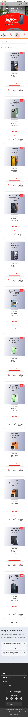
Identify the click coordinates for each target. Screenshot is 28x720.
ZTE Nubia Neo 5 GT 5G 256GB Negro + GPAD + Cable (14, 530)
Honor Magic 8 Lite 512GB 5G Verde (14, 102)
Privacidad (22, 712)
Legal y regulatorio (14, 714)
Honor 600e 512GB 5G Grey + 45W (14, 340)
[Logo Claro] (4, 3)
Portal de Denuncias (14, 712)
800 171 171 (12, 704)
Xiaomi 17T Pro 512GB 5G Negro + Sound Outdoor (14, 577)
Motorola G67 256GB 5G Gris (14, 244)
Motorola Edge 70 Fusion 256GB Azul (14, 55)
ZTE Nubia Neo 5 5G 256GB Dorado (14, 150)
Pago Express (19, 1)
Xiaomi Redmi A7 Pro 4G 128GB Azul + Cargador (14, 292)
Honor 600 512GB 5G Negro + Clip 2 (14, 482)
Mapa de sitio (6, 712)
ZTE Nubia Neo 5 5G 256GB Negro (14, 197)
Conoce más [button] (14, 84)
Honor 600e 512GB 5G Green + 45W (14, 387)
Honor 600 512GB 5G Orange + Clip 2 (14, 435)
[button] (21, 4)
